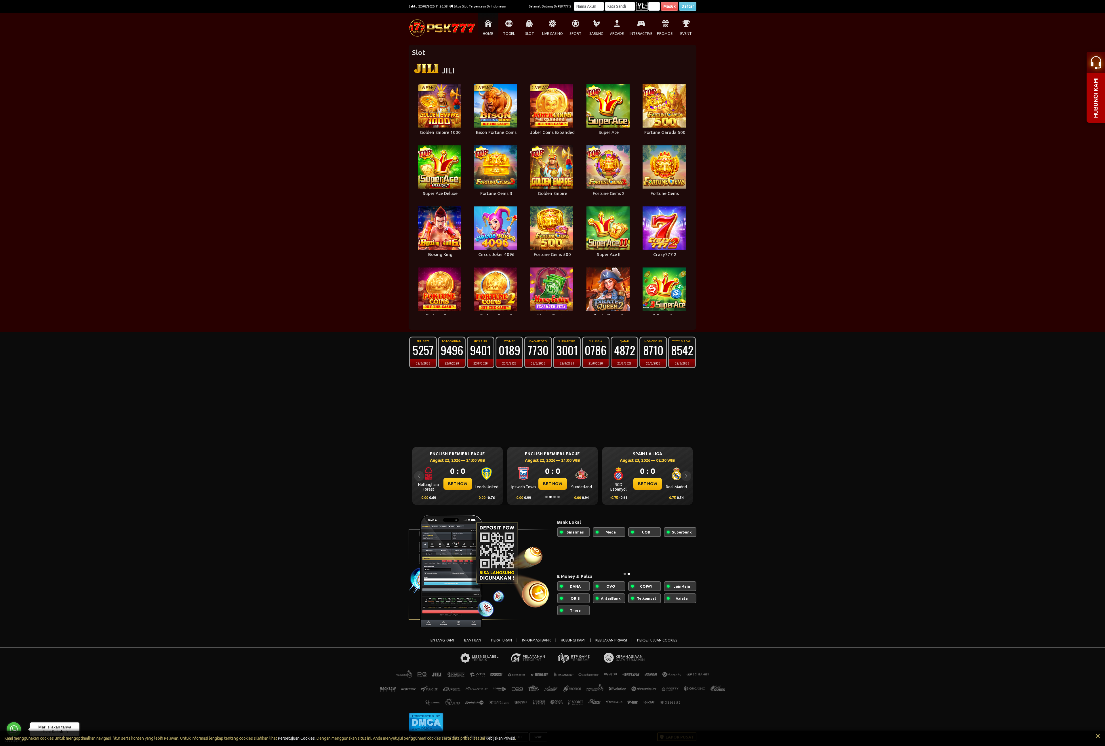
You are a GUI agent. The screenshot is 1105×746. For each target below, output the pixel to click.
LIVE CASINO (552, 33)
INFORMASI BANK (536, 640)
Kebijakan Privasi (500, 738)
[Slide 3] (554, 497)
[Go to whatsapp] (14, 729)
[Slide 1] (546, 497)
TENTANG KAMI (441, 640)
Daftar (687, 6)
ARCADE (617, 33)
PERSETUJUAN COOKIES (657, 640)
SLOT (529, 33)
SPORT (575, 33)
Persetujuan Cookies (296, 738)
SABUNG (596, 33)
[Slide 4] (558, 497)
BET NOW (457, 483)
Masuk (669, 6)
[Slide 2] (550, 497)
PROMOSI (665, 33)
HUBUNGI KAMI (573, 640)
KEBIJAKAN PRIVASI (611, 640)
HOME (488, 33)
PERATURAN (501, 640)
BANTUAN (472, 640)
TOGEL (509, 33)
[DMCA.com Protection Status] (426, 722)
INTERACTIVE (641, 33)
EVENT (686, 33)
